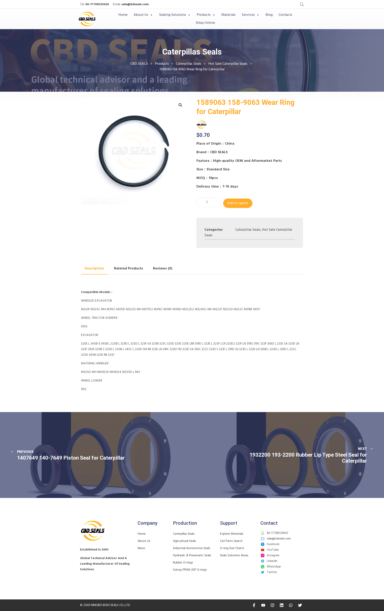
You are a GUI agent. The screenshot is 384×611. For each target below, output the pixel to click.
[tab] (94, 268)
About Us (141, 15)
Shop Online (205, 23)
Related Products (128, 268)
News (141, 548)
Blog (269, 15)
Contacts (285, 15)
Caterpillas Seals (247, 230)
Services (248, 15)
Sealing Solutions (172, 15)
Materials (228, 15)
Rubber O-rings (183, 562)
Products (204, 15)
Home (123, 15)
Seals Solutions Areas (234, 555)
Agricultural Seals (184, 541)
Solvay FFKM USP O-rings (190, 569)
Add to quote (237, 203)
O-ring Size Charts (232, 548)
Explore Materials (231, 533)
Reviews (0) (162, 268)
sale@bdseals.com (135, 4)
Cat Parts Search (231, 541)
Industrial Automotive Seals (191, 548)
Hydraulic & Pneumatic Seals (192, 555)
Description (94, 268)
